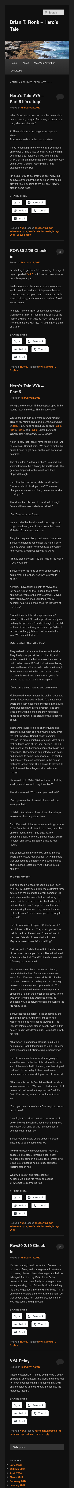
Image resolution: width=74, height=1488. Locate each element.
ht (53, 231)
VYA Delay (20, 1361)
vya (58, 231)
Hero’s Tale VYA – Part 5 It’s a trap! (27, 98)
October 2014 (17, 1469)
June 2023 (16, 1465)
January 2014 (17, 1485)
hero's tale (34, 231)
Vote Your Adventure (44, 62)
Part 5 (29, 274)
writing (49, 366)
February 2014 (18, 1481)
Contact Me (16, 70)
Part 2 (13, 429)
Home (14, 62)
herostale (46, 231)
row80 (41, 366)
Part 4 (34, 429)
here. (15, 425)
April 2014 (16, 1473)
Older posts (19, 1447)
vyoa (12, 234)
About (26, 62)
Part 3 (21, 429)
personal (14, 1434)
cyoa (24, 231)
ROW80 (24, 366)
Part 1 (58, 425)
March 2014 (16, 1477)
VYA (22, 228)
